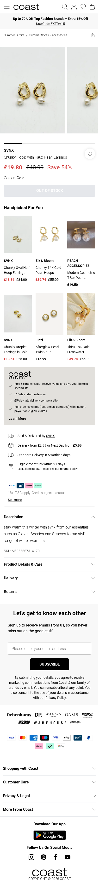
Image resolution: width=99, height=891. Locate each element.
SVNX (9, 150)
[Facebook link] (55, 857)
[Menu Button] (7, 7)
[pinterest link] (43, 857)
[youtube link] (67, 857)
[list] (49, 92)
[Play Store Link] (49, 835)
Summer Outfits (14, 35)
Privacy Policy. (56, 698)
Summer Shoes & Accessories (48, 35)
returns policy (69, 469)
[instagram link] (31, 857)
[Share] (92, 35)
